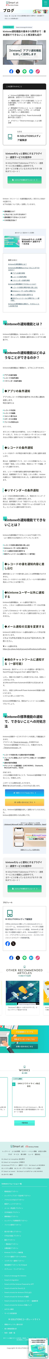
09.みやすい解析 (7, 1174)
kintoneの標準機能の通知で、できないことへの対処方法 (23, 305)
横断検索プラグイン (11, 1216)
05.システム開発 (7, 1168)
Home (6, 16)
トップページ (6, 1151)
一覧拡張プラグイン (11, 1244)
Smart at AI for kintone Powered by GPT (19, 1284)
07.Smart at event (8, 1171)
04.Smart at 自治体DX (37, 1165)
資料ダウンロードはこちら (24, 1039)
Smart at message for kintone (15, 1276)
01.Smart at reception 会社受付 (13, 1159)
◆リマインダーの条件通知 (20, 280)
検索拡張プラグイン (11, 1191)
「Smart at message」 (20, 742)
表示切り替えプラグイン (12, 1231)
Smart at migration (11, 1280)
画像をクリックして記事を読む (30, 850)
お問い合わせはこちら (25, 802)
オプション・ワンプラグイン (14, 1269)
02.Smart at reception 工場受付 (13, 1162)
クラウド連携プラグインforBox (15, 1256)
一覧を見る (24, 1123)
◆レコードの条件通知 (19, 277)
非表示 (14, 260)
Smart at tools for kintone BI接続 (16, 1296)
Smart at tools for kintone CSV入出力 (18, 1292)
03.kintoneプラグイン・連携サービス (15, 1165)
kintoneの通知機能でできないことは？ (22, 284)
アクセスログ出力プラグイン (14, 1200)
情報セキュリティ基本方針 (13, 1324)
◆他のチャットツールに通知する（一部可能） (25, 299)
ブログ (13, 16)
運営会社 (37, 1154)
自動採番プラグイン (11, 1248)
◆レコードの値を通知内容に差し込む (24, 287)
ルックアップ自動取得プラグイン (16, 1220)
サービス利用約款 (10, 1313)
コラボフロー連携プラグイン (14, 1261)
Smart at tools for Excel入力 (14, 1288)
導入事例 (23, 1154)
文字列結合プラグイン (12, 1212)
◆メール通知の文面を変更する (22, 294)
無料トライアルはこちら (25, 793)
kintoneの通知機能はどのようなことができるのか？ (24, 269)
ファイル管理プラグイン (12, 1225)
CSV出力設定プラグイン (12, 1236)
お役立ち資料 (42, 1151)
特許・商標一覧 (9, 1333)
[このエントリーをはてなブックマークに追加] (31, 71)
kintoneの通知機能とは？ (17, 264)
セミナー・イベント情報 (29, 1151)
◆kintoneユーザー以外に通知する (23, 291)
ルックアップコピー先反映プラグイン (17, 1195)
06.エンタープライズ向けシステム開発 (27, 1168)
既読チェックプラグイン (12, 1204)
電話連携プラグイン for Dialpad (15, 1265)
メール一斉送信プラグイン (13, 1208)
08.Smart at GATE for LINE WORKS (30, 1171)
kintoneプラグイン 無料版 (13, 1252)
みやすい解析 (9, 1309)
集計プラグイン (9, 1240)
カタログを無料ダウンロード (24, 180)
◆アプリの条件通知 (18, 273)
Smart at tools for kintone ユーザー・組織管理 (21, 1301)
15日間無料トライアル (24, 1032)
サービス (16, 1154)
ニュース (30, 1154)
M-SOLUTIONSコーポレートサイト (24, 1319)
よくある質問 (16, 1151)
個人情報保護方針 (10, 1329)
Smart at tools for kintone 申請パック (18, 1305)
